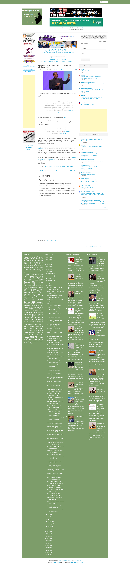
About (31, 2)
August (49, 283)
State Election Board (67, 166)
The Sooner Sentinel (86, 172)
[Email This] (39, 163)
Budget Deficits (36, 269)
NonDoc (83, 145)
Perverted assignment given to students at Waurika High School (79, 347)
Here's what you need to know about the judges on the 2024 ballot (100, 427)
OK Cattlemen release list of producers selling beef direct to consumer (100, 354)
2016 (35, 259)
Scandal (39, 323)
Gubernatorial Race (30, 291)
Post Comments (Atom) (51, 240)
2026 (47, 257)
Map (37, 304)
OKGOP (26, 312)
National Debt (37, 310)
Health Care (35, 292)
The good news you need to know (58, 49)
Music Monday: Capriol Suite (54, 454)
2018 (28, 260)
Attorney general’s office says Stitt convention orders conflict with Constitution (92, 154)
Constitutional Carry (29, 274)
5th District (31, 264)
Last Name (83, 53)
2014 (28, 259)
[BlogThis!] (41, 163)
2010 (35, 257)
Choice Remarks (85, 178)
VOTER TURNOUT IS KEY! (87, 187)
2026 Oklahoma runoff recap (88, 104)
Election (27, 282)
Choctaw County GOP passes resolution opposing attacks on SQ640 (79, 312)
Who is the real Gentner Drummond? (58, 57)
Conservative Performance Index (32, 272)
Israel (39, 294)
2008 (47, 555)
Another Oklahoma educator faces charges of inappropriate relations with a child (92, 180)
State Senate (29, 333)
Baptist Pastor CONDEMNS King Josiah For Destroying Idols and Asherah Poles (91, 98)
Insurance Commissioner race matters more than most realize (58, 63)
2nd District (39, 262)
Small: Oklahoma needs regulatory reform (79, 418)
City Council (37, 271)
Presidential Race (57, 166)
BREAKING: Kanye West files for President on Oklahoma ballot (54, 66)
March (49, 521)
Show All (105, 207)
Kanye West (50, 166)
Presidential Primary (29, 319)
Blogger (79, 560)
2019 (35, 260)
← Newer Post (42, 170)
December (50, 273)
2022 (29, 262)
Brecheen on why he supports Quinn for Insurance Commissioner (57, 61)
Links (82, 2)
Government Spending (36, 287)
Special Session (29, 326)
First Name (83, 48)
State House (38, 328)
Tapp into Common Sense (87, 191)
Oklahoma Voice (85, 138)
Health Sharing (65, 2)
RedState (83, 75)
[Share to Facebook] (44, 163)
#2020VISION (66, 131)
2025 (47, 259)
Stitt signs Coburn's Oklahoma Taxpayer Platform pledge (97, 334)
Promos (75, 2)
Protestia (83, 95)
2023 (47, 264)
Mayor (34, 307)
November (50, 276)
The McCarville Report (86, 88)
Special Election (35, 324)
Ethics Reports (31, 285)
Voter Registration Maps (30, 341)
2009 (47, 552)
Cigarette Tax (27, 271)
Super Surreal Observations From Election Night (92, 84)
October (50, 278)
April (49, 519)
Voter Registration (34, 339)
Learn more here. (86, 28)
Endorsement (39, 284)
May (49, 517)
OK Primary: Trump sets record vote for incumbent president (100, 298)
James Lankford (28, 296)
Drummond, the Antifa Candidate (58, 59)
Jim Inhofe (40, 296)
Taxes (33, 335)
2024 (47, 262)
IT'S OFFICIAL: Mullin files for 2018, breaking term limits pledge (100, 408)
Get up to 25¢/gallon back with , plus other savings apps (58, 52)
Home (24, 2)
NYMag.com (41, 148)
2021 (47, 269)
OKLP (33, 312)
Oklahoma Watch (85, 165)
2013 (47, 543)
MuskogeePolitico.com (64, 560)
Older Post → (73, 170)
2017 (42, 259)
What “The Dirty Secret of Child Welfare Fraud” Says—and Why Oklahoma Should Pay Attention (92, 202)
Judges (29, 297)
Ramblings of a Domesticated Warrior (90, 200)
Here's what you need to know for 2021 (79, 384)
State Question (34, 330)
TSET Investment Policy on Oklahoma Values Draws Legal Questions (92, 167)
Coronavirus (33, 276)
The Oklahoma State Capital (88, 82)
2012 (42, 257)
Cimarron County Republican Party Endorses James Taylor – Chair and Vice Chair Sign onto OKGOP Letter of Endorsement (92, 195)
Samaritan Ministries (29, 323)
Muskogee (35, 309)
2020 (45, 166)
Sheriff (25, 324)
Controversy (39, 274)
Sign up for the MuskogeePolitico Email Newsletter (58, 51)
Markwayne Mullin (29, 305)
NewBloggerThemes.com (76, 562)
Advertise (39, 2)
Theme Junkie (56, 562)
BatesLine (83, 103)
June (49, 514)
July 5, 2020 (63, 133)
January (50, 526)
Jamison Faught (58, 69)
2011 (47, 547)
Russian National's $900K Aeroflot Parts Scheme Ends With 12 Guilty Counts (91, 77)
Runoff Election (35, 321)
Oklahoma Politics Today (87, 152)
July (49, 285)
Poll (39, 317)
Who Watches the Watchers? (88, 174)
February (50, 524)
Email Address (85, 43)
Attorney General (29, 267)
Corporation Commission (30, 278)
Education (35, 280)
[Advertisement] (29, 101)
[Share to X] (42, 163)
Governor (33, 289)
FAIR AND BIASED (85, 186)
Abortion (36, 266)
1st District (27, 257)
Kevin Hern (27, 300)
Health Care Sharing (29, 294)
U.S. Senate (39, 337)
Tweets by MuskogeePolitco (93, 246)
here (65, 117)
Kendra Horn (37, 297)
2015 (47, 538)
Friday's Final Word (85, 71)
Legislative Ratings (51, 2)
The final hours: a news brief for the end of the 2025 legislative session (79, 401)
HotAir (82, 69)
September (50, 280)
